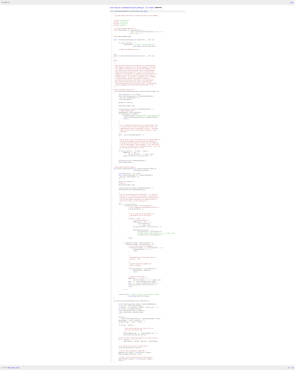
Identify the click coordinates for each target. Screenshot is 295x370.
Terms (17, 367)
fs (147, 7)
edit (145, 11)
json (292, 367)
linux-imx (117, 7)
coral (111, 7)
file (141, 11)
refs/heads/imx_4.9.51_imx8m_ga (132, 7)
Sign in (291, 2)
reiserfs (151, 7)
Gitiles (9, 367)
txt (288, 367)
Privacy (13, 367)
